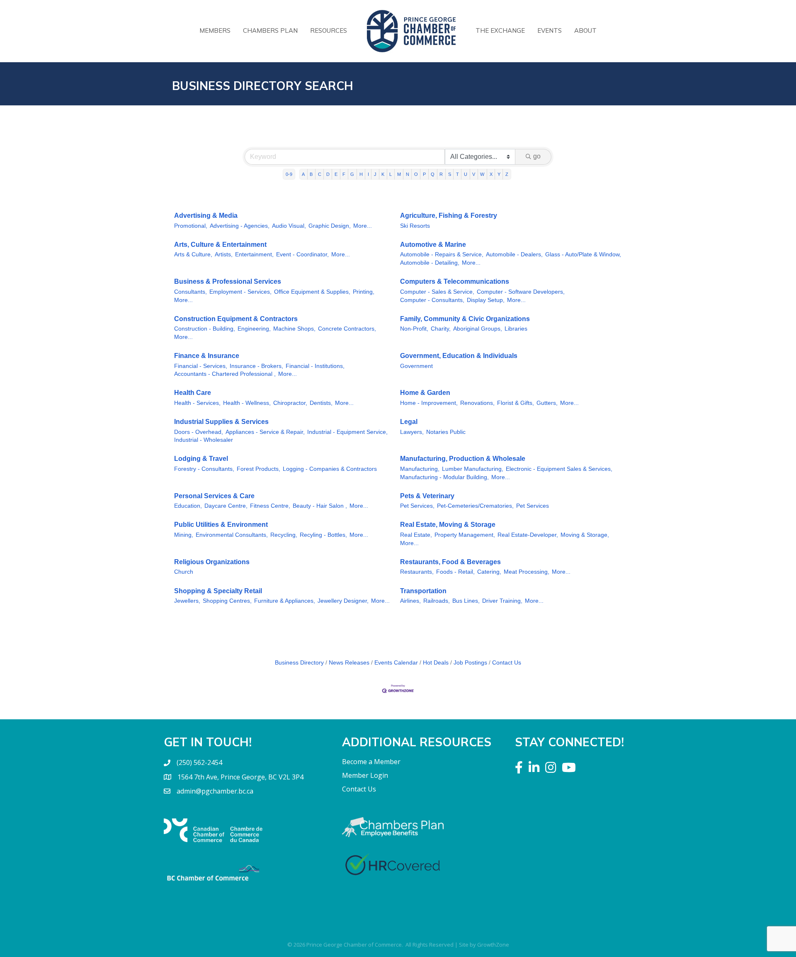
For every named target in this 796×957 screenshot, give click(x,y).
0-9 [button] (289, 174)
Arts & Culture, (193, 254)
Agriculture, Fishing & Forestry (448, 215)
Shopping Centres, (227, 601)
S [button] (449, 174)
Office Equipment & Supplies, (312, 292)
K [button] (382, 174)
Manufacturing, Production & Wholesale (462, 458)
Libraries (516, 329)
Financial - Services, (200, 366)
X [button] (491, 174)
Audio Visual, (289, 226)
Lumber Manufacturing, (472, 469)
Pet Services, (417, 506)
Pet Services (532, 506)
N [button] (407, 174)
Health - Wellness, (247, 403)
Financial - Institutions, (315, 366)
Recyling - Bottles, (323, 535)
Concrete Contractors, (347, 329)
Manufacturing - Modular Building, (444, 477)
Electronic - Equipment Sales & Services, (559, 469)
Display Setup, (486, 300)
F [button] (343, 174)
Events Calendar (396, 663)
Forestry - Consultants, (204, 469)
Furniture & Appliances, (284, 601)
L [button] (390, 174)
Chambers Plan (270, 30)
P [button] (424, 174)
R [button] (441, 174)
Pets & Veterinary (427, 495)
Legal (408, 421)
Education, (188, 506)
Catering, (489, 572)
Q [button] (432, 174)
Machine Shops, (294, 329)
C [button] (319, 174)
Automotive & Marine (433, 244)
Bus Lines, (466, 601)
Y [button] (499, 174)
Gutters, (547, 403)
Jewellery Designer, (343, 601)
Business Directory (299, 663)
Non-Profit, (414, 329)
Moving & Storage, (585, 535)
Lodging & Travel (201, 458)
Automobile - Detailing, (429, 263)
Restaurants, (417, 572)
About (585, 30)
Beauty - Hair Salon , (320, 506)
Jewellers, (187, 601)
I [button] (368, 174)
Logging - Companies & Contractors (330, 469)
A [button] (303, 174)
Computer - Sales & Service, (437, 292)
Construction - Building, (204, 329)
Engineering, (254, 329)
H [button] (361, 174)
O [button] (416, 174)
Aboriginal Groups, (477, 329)
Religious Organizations (212, 561)
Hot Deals (436, 663)
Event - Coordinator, (302, 254)
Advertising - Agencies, (239, 226)
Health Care (192, 392)
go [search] (537, 156)
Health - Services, (197, 403)
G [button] (352, 174)
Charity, (441, 329)
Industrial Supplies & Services (221, 421)
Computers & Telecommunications (454, 281)
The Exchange (500, 30)
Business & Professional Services (227, 281)
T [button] (457, 174)
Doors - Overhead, (198, 432)
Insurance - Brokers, (256, 366)
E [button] (336, 174)
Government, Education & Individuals (458, 355)
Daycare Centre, (226, 506)
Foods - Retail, (455, 572)
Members (215, 30)
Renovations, (477, 403)
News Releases (349, 663)
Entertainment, (254, 254)
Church (183, 572)
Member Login (365, 775)
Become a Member (371, 761)
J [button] (375, 174)
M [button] (399, 174)
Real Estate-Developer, (528, 535)
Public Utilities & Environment (221, 524)
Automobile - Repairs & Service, (441, 254)
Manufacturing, (419, 469)
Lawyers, (412, 432)
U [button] (465, 174)
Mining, (183, 535)
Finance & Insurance (206, 355)
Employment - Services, (240, 292)
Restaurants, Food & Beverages (450, 561)
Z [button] (506, 174)
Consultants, (190, 292)
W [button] (482, 174)
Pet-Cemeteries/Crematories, (475, 506)
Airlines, (410, 601)
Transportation (423, 590)
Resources (328, 30)
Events (549, 30)
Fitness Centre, (270, 506)
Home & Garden (425, 392)
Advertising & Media (206, 215)
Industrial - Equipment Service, (347, 432)
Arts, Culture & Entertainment (220, 244)
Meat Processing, (526, 572)
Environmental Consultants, (232, 535)
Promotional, (190, 226)
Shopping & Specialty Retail (218, 590)
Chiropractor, (290, 403)
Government (416, 366)
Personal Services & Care (214, 495)
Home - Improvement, (429, 403)
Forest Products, (258, 469)
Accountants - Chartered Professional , (225, 374)
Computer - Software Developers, (521, 292)
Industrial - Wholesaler (203, 440)
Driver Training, (502, 601)
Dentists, (321, 403)
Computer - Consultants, (432, 300)
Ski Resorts (415, 226)
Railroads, (436, 601)
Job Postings (470, 663)
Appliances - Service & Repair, (265, 432)
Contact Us (506, 663)
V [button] (473, 174)
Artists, (224, 254)
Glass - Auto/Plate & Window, (583, 254)
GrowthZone (493, 944)
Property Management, (464, 535)
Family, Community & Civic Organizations (465, 318)
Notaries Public (446, 432)
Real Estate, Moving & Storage (447, 524)
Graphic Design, (329, 226)
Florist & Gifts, (515, 403)
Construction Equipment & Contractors (236, 318)
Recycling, (283, 535)
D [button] (328, 174)
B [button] (311, 174)
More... (362, 226)
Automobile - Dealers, (514, 254)
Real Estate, (416, 535)
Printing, (363, 292)
